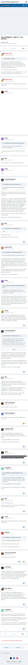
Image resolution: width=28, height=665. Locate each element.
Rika (6, 158)
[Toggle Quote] (3, 143)
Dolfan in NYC (5, 42)
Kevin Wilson (8, 588)
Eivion (6, 138)
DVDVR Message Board (10, 2)
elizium (6, 310)
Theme (8, 661)
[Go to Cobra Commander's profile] (2, 403)
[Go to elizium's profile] (2, 311)
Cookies (20, 661)
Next (23, 48)
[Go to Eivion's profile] (2, 139)
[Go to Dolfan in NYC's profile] (2, 54)
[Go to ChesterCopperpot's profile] (2, 414)
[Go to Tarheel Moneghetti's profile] (2, 180)
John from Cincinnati (10, 552)
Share (7, 647)
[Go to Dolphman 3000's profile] (2, 429)
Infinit (6, 91)
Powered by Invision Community (14, 663)
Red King (17, 252)
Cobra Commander (10, 402)
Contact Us (14, 661)
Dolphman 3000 (9, 428)
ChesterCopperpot (10, 413)
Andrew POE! (8, 247)
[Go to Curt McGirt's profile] (2, 568)
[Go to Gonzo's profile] (2, 452)
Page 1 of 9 (13, 48)
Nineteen (7, 532)
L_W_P (16, 537)
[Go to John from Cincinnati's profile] (2, 553)
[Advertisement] (14, 22)
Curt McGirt (8, 567)
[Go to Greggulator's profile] (2, 468)
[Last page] (26, 48)
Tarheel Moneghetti (10, 179)
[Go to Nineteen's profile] (2, 533)
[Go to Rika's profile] (2, 159)
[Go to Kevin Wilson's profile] (2, 589)
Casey (6, 516)
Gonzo (6, 451)
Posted (9, 55)
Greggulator (8, 467)
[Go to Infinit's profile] (2, 92)
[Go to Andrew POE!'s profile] (2, 248)
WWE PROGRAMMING (12, 43)
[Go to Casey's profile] (2, 517)
